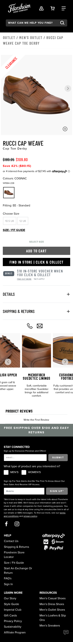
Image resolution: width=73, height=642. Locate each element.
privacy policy (30, 516)
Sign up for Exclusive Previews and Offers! (25, 451)
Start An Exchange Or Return (18, 570)
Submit (58, 457)
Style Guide (11, 604)
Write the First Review (36, 419)
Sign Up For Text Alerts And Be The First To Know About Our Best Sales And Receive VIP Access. (34, 483)
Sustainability (12, 627)
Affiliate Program (15, 632)
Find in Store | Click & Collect (37, 262)
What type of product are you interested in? (32, 466)
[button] (68, 88)
